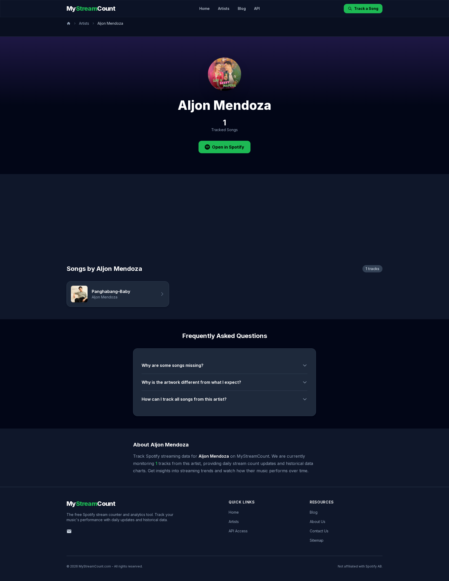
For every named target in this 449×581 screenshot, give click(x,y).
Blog (242, 8)
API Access (238, 531)
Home (204, 8)
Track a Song (366, 8)
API (257, 8)
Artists (223, 8)
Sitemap (316, 540)
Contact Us (319, 531)
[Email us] (69, 531)
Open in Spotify (228, 147)
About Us (317, 521)
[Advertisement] (224, 225)
